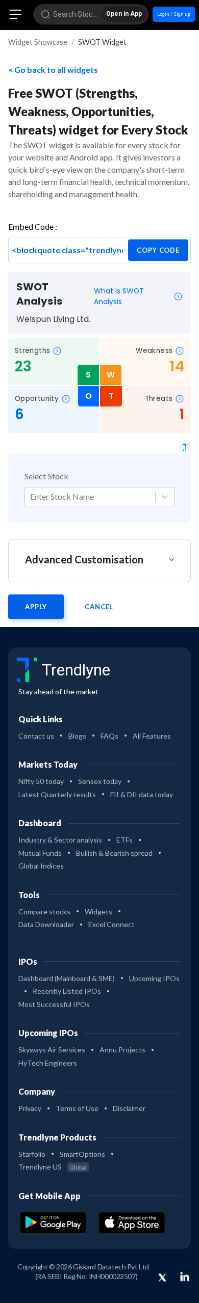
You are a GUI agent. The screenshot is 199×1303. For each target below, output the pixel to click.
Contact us (36, 735)
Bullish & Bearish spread (114, 853)
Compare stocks (44, 911)
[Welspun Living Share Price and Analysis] (185, 447)
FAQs (109, 735)
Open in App (124, 13)
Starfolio (31, 1154)
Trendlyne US (52, 1166)
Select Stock (46, 476)
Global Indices (41, 865)
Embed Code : (32, 226)
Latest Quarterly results (57, 794)
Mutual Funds (40, 853)
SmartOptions (82, 1154)
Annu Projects (122, 1049)
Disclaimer (129, 1108)
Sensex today (99, 781)
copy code (158, 250)
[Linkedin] (185, 1276)
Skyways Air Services (51, 1049)
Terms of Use (77, 1108)
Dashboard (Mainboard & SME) (66, 978)
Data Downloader (46, 924)
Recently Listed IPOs (67, 991)
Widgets (98, 911)
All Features (152, 735)
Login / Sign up (173, 14)
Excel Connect (111, 924)
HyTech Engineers (47, 1062)
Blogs (77, 735)
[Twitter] (162, 1278)
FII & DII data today (141, 794)
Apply (36, 607)
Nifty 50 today (41, 781)
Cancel (99, 607)
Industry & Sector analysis (60, 839)
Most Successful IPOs (54, 1004)
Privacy (29, 1108)
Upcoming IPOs (154, 978)
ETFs (124, 839)
